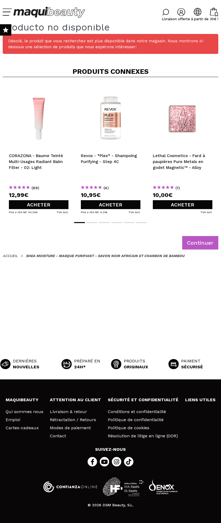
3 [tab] (104, 222)
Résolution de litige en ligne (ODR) (143, 436)
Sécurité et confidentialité (143, 399)
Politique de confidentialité (136, 420)
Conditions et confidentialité (137, 412)
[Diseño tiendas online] (163, 486)
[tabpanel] (39, 148)
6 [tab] (141, 222)
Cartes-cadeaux (22, 428)
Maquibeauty (22, 399)
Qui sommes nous (24, 412)
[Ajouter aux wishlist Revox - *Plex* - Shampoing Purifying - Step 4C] (110, 90)
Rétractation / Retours (73, 420)
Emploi (13, 420)
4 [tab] (116, 222)
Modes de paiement (70, 428)
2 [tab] (92, 222)
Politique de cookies (128, 428)
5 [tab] (129, 222)
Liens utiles (200, 399)
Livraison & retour (68, 412)
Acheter (38, 204)
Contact (58, 436)
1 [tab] (79, 222)
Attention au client (75, 399)
